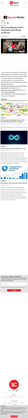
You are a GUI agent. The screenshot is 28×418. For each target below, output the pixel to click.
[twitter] (5, 23)
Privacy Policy (23, 287)
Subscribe (3, 20)
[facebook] (2, 23)
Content (3, 25)
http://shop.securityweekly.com (9, 90)
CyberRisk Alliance (10, 396)
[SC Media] (14, 3)
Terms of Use (18, 287)
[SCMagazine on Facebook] (11, 390)
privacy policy (18, 412)
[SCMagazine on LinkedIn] (17, 390)
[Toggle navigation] (2, 2)
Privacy (23, 396)
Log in (11, 5)
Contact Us (15, 396)
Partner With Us (14, 404)
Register (16, 5)
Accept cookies (14, 416)
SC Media (5, 396)
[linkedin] (8, 23)
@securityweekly (10, 92)
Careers (19, 396)
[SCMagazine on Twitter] (14, 390)
